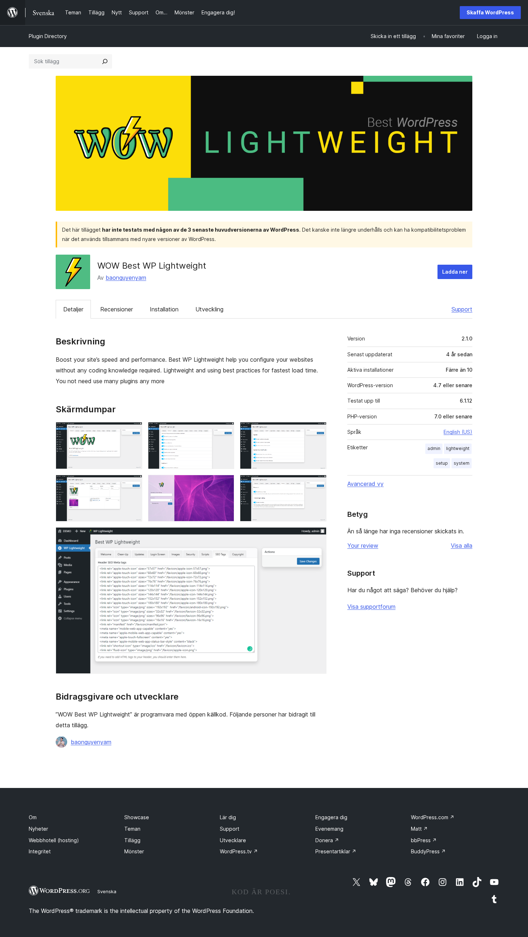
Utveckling (209, 309)
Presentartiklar (335, 851)
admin (433, 448)
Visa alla (461, 545)
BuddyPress (428, 851)
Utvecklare (233, 840)
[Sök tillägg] (105, 61)
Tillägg (132, 840)
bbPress (424, 840)
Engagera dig (331, 817)
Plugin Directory (48, 36)
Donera (327, 840)
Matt (419, 829)
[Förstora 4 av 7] (132, 484)
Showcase (136, 817)
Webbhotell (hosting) (54, 840)
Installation (164, 309)
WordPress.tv (239, 851)
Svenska (106, 891)
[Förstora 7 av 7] (316, 537)
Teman (132, 829)
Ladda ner (455, 272)
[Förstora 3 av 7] (316, 431)
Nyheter (38, 829)
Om (33, 817)
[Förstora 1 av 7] (132, 431)
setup (442, 463)
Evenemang (329, 829)
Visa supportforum (371, 606)
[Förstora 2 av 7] (224, 431)
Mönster (134, 851)
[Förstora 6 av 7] (316, 484)
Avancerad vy (365, 483)
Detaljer (73, 309)
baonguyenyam (126, 277)
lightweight (457, 448)
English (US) (458, 432)
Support (461, 309)
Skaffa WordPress (490, 12)
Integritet (40, 851)
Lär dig (228, 817)
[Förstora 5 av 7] (224, 484)
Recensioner (116, 309)
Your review (362, 545)
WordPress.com (432, 817)
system (461, 463)
